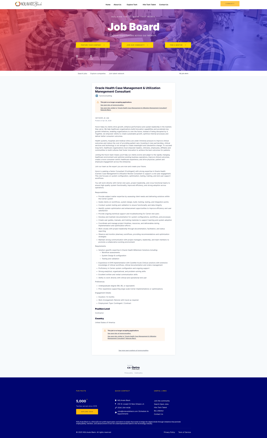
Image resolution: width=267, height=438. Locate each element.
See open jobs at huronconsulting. (112, 105)
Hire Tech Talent (149, 5)
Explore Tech (132, 5)
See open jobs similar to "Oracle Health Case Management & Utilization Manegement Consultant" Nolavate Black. (134, 109)
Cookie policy (139, 373)
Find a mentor (176, 45)
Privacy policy (129, 373)
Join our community (136, 45)
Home (108, 5)
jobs (82, 73)
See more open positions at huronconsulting (133, 350)
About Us (117, 5)
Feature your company (91, 45)
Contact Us (163, 5)
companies (98, 73)
